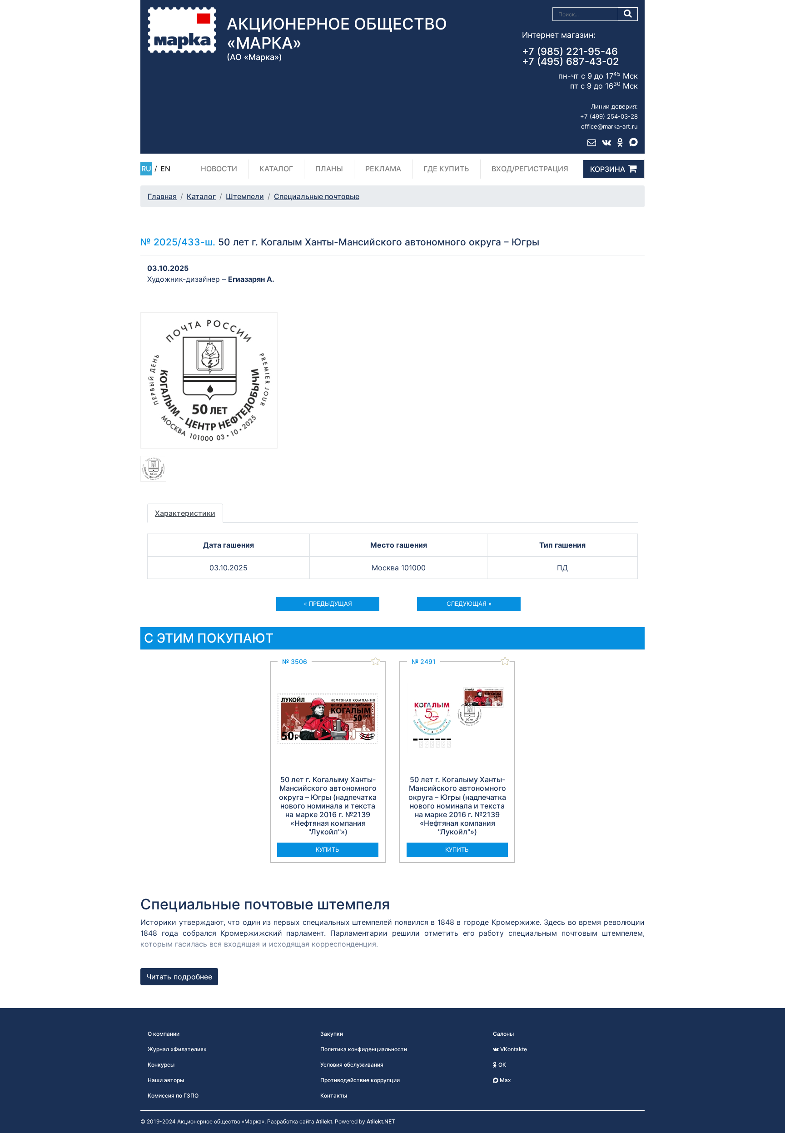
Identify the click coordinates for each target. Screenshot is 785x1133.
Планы (329, 168)
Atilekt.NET (381, 1121)
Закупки (331, 1033)
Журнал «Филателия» (177, 1049)
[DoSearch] (628, 14)
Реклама (383, 168)
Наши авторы (166, 1080)
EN (165, 168)
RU (146, 168)
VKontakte (513, 1049)
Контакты (333, 1095)
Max (504, 1080)
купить (327, 849)
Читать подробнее (179, 976)
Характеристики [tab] (185, 513)
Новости (219, 168)
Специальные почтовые (316, 196)
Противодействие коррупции (360, 1080)
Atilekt (324, 1121)
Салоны (503, 1033)
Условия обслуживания (351, 1064)
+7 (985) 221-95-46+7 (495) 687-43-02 (570, 56)
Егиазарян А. (251, 279)
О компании (163, 1033)
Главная (162, 196)
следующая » (469, 603)
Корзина (607, 169)
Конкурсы (161, 1064)
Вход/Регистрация (530, 168)
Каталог (276, 168)
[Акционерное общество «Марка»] (182, 29)
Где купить (446, 168)
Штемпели (245, 196)
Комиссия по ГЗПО (173, 1095)
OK (501, 1064)
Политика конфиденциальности (363, 1049)
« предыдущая (328, 603)
